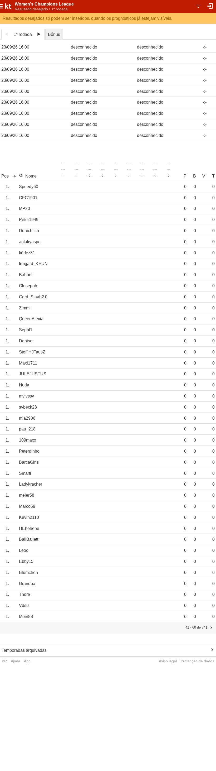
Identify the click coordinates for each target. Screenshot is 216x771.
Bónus (54, 34)
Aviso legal (168, 661)
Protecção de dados (197, 661)
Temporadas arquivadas (24, 650)
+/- (14, 176)
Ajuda (15, 661)
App (27, 661)
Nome (31, 176)
